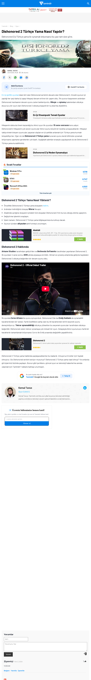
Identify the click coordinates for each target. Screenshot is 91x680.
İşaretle (21, 671)
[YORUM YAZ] (21, 79)
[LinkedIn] (85, 388)
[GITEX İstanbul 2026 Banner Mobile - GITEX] (45, 10)
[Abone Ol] (26, 77)
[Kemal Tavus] (10, 388)
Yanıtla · (14, 671)
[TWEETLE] (10, 79)
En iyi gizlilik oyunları (10, 95)
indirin (45, 205)
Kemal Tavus (12, 70)
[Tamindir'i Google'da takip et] (45, 376)
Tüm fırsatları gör (46, 193)
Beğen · (7, 671)
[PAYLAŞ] (4, 79)
